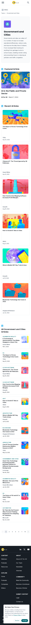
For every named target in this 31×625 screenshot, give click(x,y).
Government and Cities (13, 13)
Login (17, 598)
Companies (4, 584)
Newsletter (19, 567)
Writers (3, 588)
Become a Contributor (23, 584)
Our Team (19, 563)
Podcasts (4, 563)
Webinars (4, 559)
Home (3, 576)
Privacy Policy (17, 615)
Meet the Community (22, 580)
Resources (4, 567)
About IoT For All (21, 559)
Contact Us (19, 601)
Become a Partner (21, 588)
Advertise (19, 570)
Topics (3, 13)
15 (25, 531)
